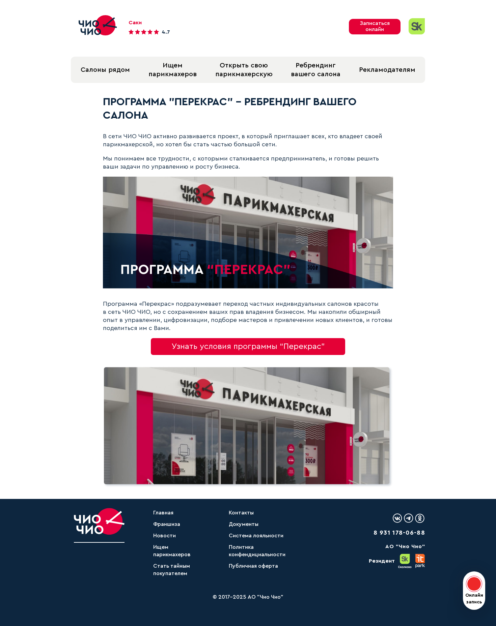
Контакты (241, 512)
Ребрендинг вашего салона (315, 70)
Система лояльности (256, 535)
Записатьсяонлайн (375, 26)
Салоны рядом (105, 69)
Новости (164, 535)
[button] (474, 590)
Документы (243, 524)
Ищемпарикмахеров (172, 70)
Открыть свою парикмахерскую (244, 70)
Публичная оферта (253, 566)
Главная (163, 512)
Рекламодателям (387, 69)
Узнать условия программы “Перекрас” (248, 346)
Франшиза (166, 524)
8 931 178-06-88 (399, 533)
